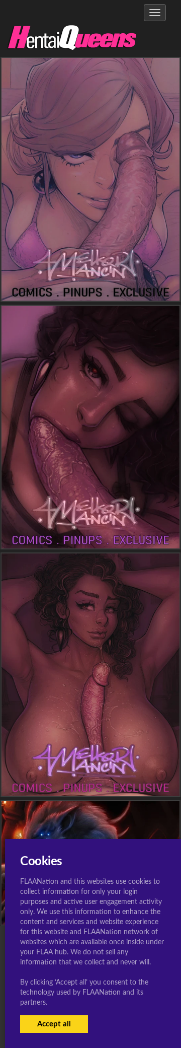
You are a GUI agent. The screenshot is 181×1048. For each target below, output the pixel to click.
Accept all (54, 1024)
